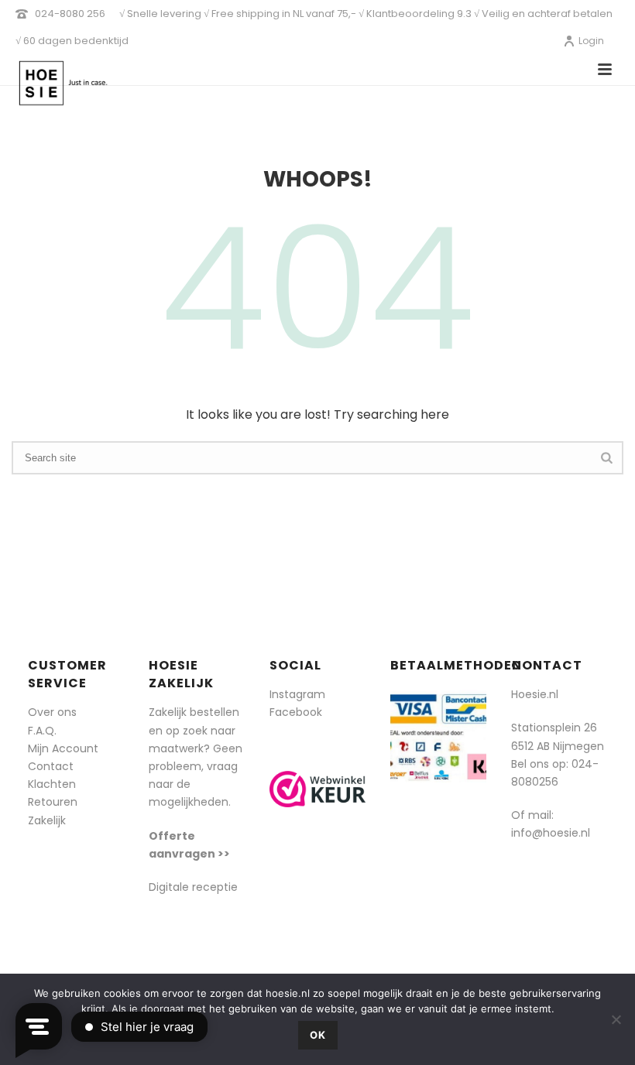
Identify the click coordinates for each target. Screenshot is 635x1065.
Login (591, 40)
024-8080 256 (70, 13)
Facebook (295, 712)
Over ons (52, 712)
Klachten (52, 784)
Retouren (52, 802)
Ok (318, 1035)
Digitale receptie (193, 887)
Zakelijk (47, 820)
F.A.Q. (42, 730)
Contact (51, 766)
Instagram (297, 694)
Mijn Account (63, 748)
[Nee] (615, 1019)
